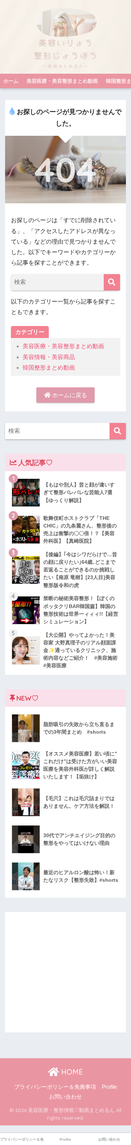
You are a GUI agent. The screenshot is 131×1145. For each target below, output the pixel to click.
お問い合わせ (65, 1097)
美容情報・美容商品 (49, 357)
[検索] (112, 282)
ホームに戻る (69, 395)
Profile (109, 1087)
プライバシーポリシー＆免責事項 (55, 1087)
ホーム (11, 81)
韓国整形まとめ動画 (49, 367)
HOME (71, 1071)
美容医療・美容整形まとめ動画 (62, 81)
